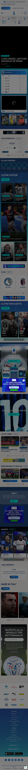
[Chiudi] (24, 380)
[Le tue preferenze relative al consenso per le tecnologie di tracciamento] (25, 767)
